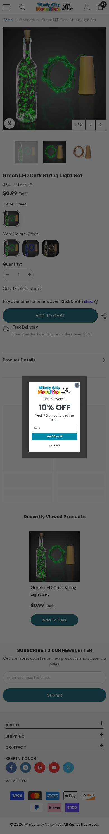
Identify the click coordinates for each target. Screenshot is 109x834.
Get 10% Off (54, 436)
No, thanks (54, 445)
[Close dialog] (77, 385)
